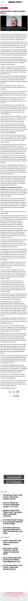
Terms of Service (14, 594)
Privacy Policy (22, 594)
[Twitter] (13, 392)
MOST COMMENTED (5, 537)
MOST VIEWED (3, 492)
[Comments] (17, 392)
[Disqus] (14, 417)
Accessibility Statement (14, 596)
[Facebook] (9, 392)
